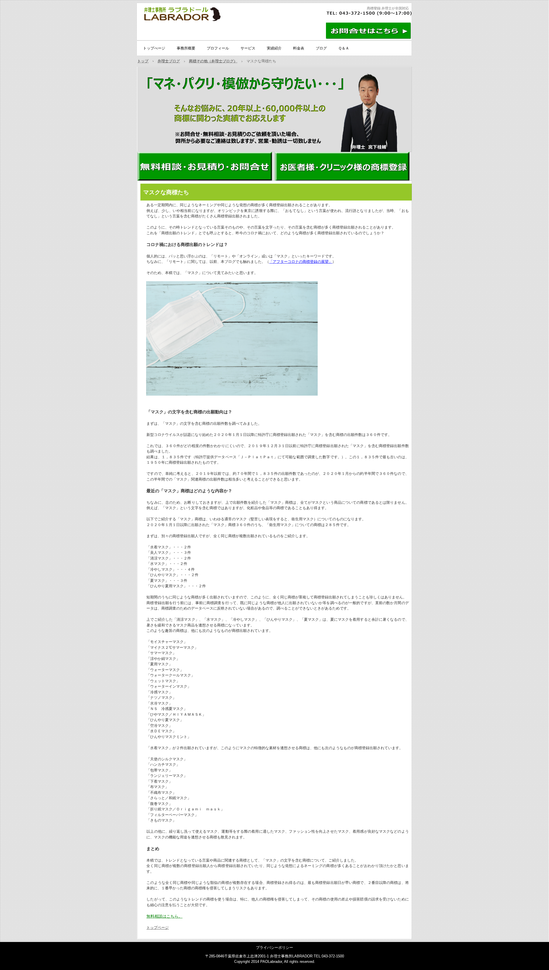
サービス (247, 48)
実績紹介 (274, 48)
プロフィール (218, 48)
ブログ (321, 48)
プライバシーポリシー (274, 947)
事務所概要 (186, 48)
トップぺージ (154, 48)
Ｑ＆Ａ (343, 48)
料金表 (298, 48)
